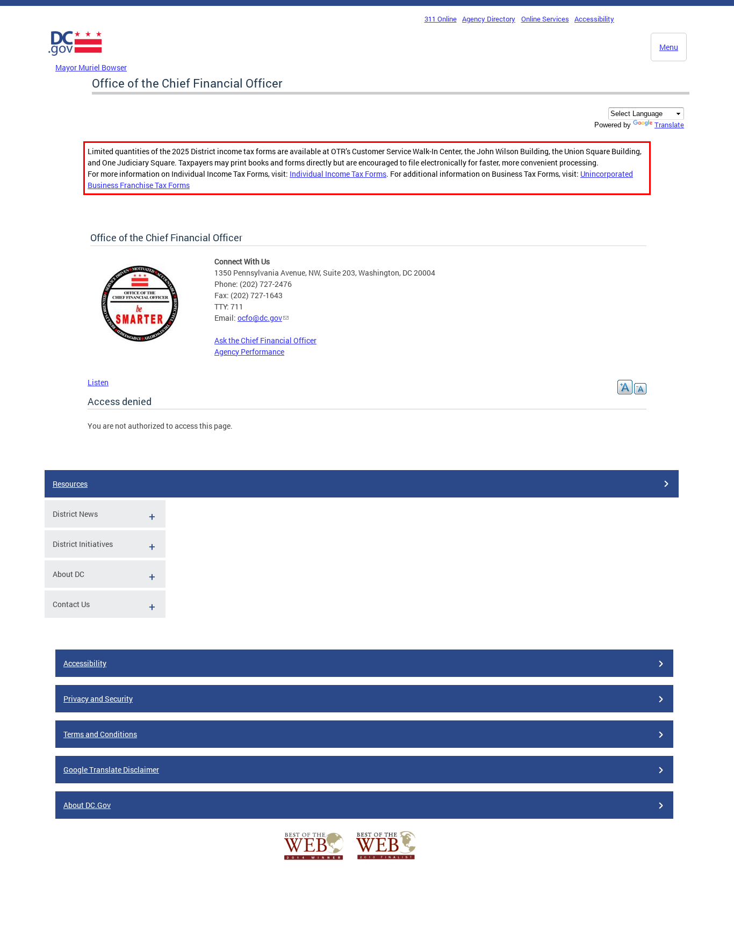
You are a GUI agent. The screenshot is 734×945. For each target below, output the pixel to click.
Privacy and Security (98, 699)
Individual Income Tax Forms (338, 174)
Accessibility (594, 19)
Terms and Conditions (100, 734)
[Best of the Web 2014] (314, 860)
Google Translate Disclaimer (111, 769)
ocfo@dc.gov (260, 318)
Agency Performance (249, 352)
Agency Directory (488, 19)
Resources (70, 484)
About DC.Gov (87, 805)
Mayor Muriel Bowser (91, 67)
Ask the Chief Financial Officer (265, 340)
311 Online (440, 19)
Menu (668, 47)
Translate (669, 124)
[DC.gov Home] (75, 58)
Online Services (545, 19)
